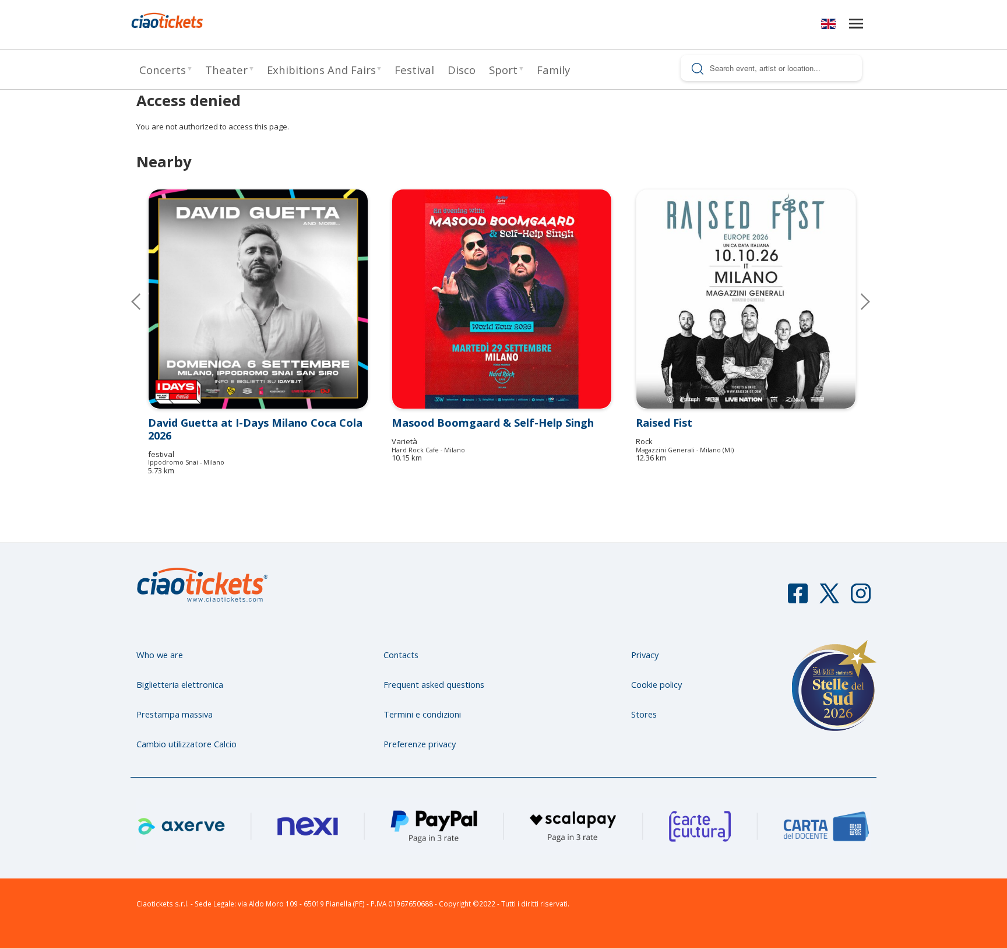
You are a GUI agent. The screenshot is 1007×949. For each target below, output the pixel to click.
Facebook (798, 599)
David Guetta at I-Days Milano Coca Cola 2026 (255, 429)
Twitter (829, 599)
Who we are (159, 654)
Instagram (861, 599)
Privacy (645, 654)
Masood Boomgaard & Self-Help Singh (493, 423)
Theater (226, 69)
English (828, 26)
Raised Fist (664, 423)
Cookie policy (656, 684)
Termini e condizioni (422, 714)
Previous (145, 301)
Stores (644, 714)
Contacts (400, 654)
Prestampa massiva (174, 714)
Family (553, 69)
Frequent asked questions (433, 684)
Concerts (162, 69)
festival (414, 69)
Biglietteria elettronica (179, 684)
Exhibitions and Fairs (321, 69)
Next (856, 301)
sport (503, 69)
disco (462, 69)
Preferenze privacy (419, 744)
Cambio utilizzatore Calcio (186, 744)
